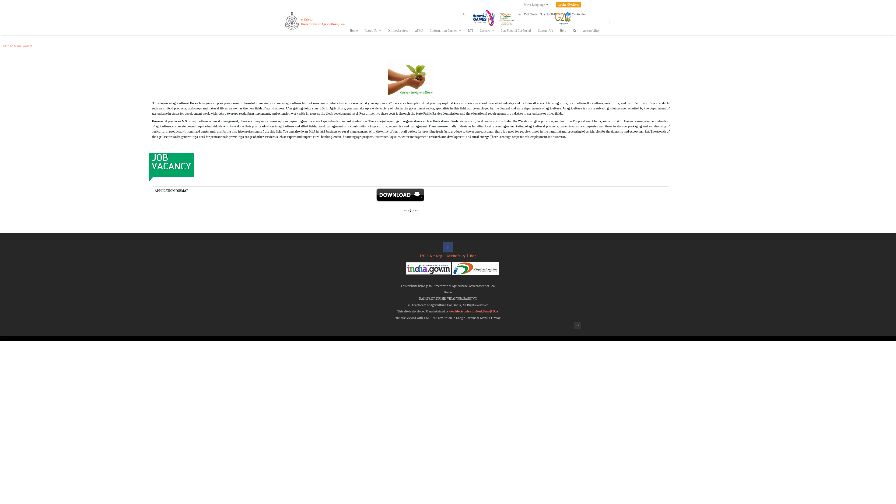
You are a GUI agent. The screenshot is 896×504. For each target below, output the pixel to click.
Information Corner (443, 31)
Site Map (436, 256)
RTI (470, 31)
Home (354, 31)
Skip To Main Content (18, 46)
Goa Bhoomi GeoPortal (516, 31)
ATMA (419, 31)
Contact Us (545, 31)
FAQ (423, 256)
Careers (485, 31)
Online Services (398, 31)
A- (464, 14)
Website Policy (456, 256)
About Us (371, 31)
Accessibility (591, 31)
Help (563, 31)
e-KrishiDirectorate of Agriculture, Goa (323, 22)
